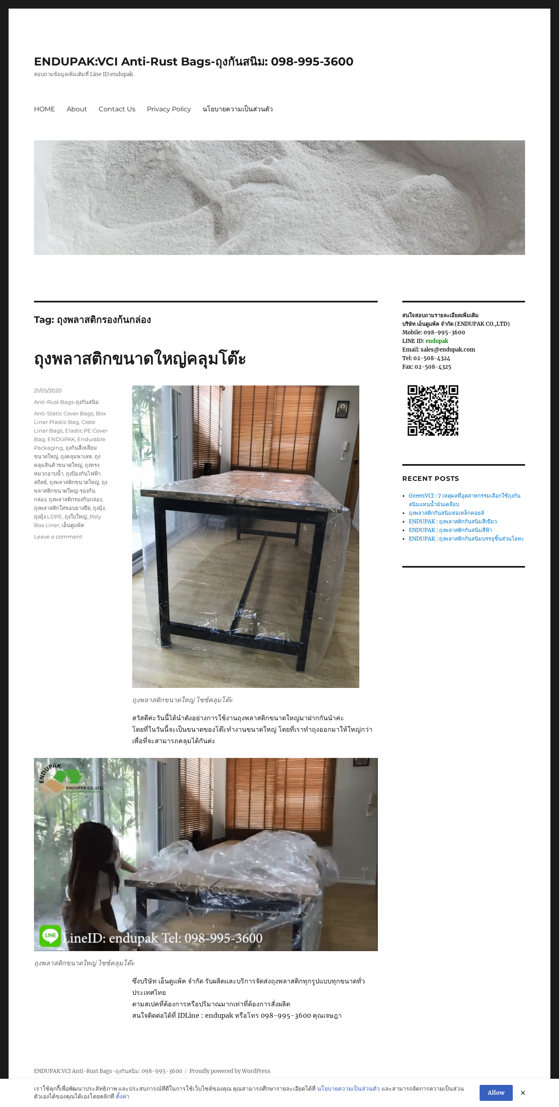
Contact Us (117, 109)
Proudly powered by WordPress (229, 1071)
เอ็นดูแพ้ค (73, 525)
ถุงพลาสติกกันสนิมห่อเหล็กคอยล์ (446, 513)
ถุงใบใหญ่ (76, 516)
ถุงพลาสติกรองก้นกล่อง (75, 499)
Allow (496, 1092)
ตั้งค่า (122, 1096)
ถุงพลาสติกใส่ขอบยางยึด (62, 508)
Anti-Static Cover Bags (63, 413)
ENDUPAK (61, 439)
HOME (44, 109)
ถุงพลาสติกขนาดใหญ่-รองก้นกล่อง (70, 491)
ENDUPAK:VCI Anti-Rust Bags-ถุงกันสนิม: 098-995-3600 (194, 61)
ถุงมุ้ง (99, 508)
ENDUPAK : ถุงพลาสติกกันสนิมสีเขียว (453, 521)
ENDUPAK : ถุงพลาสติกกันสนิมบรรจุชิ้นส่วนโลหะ (466, 538)
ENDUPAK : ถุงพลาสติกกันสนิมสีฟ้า (450, 530)
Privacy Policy (169, 109)
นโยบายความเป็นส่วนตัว (238, 109)
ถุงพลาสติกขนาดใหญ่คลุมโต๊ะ (140, 358)
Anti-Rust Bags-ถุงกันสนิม (66, 402)
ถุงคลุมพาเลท (76, 456)
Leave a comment (58, 536)
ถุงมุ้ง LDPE (48, 516)
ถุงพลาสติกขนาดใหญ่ (74, 482)
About (77, 109)
